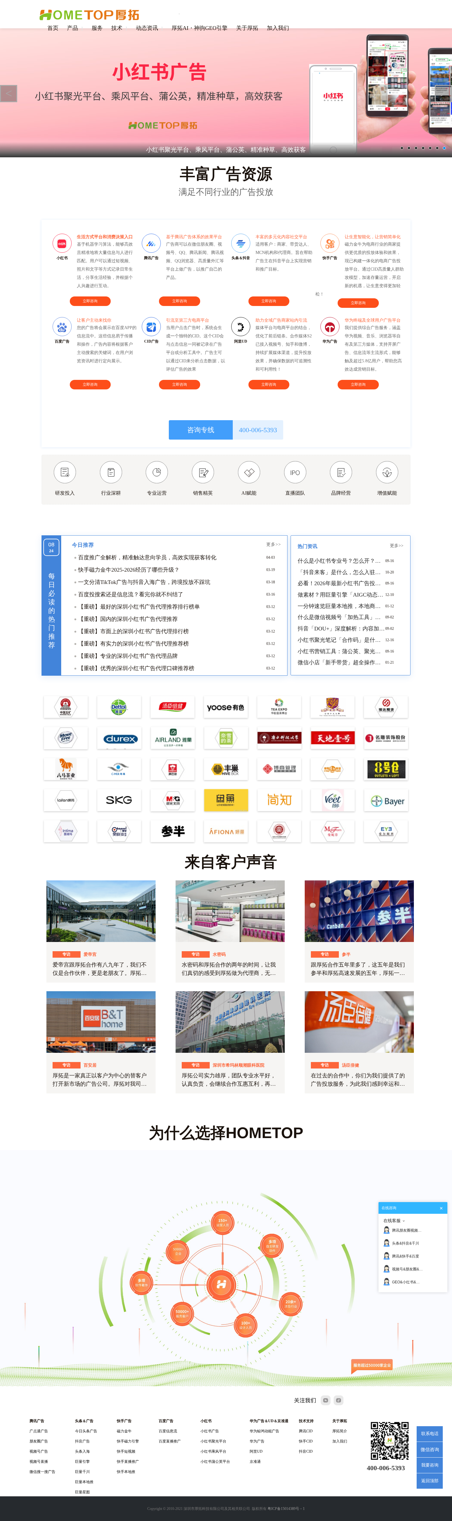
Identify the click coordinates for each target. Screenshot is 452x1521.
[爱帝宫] (101, 911)
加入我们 (278, 28)
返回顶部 (429, 1481)
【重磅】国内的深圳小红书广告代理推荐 (128, 619)
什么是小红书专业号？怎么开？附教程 (341, 561)
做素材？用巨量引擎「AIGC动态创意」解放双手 (341, 595)
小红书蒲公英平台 (215, 1461)
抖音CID (306, 1451)
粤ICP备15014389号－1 (286, 1509)
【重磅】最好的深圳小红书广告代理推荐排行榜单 (139, 607)
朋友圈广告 (39, 1441)
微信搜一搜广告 (42, 1472)
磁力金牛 (124, 1431)
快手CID (306, 1441)
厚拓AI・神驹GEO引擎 (200, 28)
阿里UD (256, 1451)
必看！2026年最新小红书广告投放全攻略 (341, 583)
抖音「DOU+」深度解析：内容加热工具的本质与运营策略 (341, 629)
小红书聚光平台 (213, 1441)
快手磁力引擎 (128, 1441)
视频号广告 (39, 1451)
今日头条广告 (86, 1431)
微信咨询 (430, 1449)
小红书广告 (209, 1431)
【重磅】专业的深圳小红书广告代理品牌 (128, 656)
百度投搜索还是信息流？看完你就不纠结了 (130, 594)
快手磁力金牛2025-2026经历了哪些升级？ (129, 570)
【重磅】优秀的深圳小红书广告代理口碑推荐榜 (136, 668)
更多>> (273, 544)
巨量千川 (82, 1472)
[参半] (359, 911)
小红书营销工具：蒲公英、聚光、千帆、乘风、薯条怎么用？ (341, 651)
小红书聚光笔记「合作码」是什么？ (341, 640)
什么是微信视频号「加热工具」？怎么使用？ (341, 617)
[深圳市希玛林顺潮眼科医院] (230, 1022)
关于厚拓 (247, 28)
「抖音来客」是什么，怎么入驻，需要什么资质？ (341, 572)
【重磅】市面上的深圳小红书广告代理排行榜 (133, 631)
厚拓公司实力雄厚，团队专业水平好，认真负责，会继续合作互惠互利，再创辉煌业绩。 (229, 1083)
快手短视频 (126, 1451)
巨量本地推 (84, 1482)
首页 (52, 28)
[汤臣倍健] (359, 1022)
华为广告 (257, 1441)
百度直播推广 (170, 1441)
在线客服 (392, 1220)
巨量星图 (82, 1492)
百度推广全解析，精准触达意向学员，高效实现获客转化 (147, 557)
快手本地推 (126, 1472)
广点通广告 (39, 1431)
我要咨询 (429, 1465)
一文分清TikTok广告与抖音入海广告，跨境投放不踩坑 (144, 582)
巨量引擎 (82, 1461)
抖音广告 (82, 1441)
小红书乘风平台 (213, 1451)
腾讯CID (306, 1431)
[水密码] (230, 911)
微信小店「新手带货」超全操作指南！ (341, 662)
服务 (97, 28)
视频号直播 (39, 1461)
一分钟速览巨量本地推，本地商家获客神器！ (341, 606)
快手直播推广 (128, 1461)
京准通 (255, 1461)
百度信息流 (168, 1431)
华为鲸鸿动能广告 (264, 1431)
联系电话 (429, 1433)
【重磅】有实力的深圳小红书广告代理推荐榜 (133, 644)
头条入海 (82, 1451)
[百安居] (101, 1022)
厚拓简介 (339, 1431)
